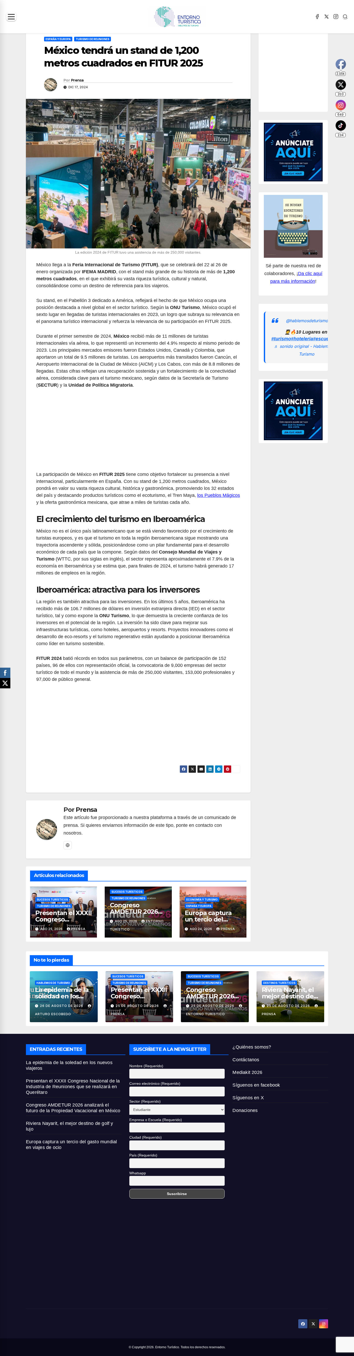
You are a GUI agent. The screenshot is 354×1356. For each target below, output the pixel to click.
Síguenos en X (248, 1097)
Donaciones (245, 1110)
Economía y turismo (202, 899)
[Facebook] (317, 16)
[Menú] (11, 16)
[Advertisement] (138, 432)
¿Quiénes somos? (251, 1047)
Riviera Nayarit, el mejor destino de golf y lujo (288, 996)
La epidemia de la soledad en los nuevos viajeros (62, 996)
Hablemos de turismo (53, 982)
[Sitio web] (67, 845)
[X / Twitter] (326, 16)
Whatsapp (137, 1173)
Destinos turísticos (279, 982)
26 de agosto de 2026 (62, 1006)
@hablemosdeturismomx (310, 320)
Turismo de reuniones (92, 39)
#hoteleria (302, 338)
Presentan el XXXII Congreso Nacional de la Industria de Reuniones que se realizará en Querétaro (73, 1086)
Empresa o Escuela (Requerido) (155, 1120)
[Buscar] (345, 16)
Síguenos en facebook (256, 1085)
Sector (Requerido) (145, 1101)
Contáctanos (245, 1059)
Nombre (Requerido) (146, 1066)
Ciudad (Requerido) (145, 1137)
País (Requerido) (143, 1155)
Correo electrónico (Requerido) (154, 1083)
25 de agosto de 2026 (138, 1006)
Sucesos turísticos (52, 899)
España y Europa (58, 39)
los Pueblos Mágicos (218, 495)
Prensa (77, 80)
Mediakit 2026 (247, 1072)
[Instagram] (335, 16)
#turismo (281, 338)
